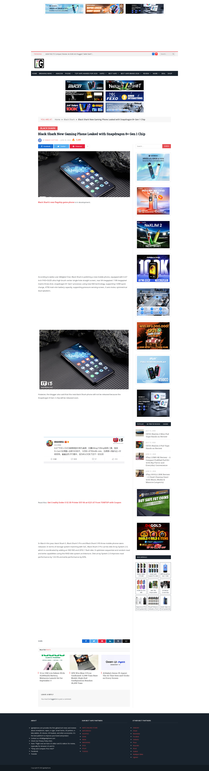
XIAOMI (165, 424)
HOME (34, 73)
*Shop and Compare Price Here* (42, 749)
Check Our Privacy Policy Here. (41, 741)
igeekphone (47, 768)
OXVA (84, 737)
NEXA (84, 739)
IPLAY (84, 748)
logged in (54, 699)
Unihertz (136, 739)
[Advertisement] (104, 33)
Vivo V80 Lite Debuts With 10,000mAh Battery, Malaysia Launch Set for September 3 (52, 677)
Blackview (136, 734)
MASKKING (86, 742)
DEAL (163, 73)
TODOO (85, 751)
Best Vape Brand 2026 (130, 73)
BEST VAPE (113, 73)
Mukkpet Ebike (138, 754)
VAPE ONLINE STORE (89, 728)
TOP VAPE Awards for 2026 (86, 73)
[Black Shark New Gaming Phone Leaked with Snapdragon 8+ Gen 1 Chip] (84, 174)
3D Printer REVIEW (153, 424)
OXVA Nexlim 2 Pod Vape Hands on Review (157, 447)
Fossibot (136, 737)
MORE (155, 73)
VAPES (102, 73)
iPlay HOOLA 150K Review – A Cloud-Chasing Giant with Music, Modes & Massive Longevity (158, 478)
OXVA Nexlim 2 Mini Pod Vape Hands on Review (157, 435)
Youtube (34, 754)
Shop (170, 73)
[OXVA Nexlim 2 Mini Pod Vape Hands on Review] (140, 432)
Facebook (34, 751)
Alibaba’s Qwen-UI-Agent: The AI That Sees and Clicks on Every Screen (116, 675)
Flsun (135, 742)
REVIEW (146, 73)
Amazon (59, 73)
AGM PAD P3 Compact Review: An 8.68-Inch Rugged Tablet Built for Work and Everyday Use (70, 54)
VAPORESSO (86, 731)
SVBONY (136, 728)
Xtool (135, 748)
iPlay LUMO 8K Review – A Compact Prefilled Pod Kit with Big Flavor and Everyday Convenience (158, 461)
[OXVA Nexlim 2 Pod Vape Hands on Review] (140, 444)
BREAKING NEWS (45, 73)
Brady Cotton (51, 140)
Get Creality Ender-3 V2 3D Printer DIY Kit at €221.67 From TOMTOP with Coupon (84, 502)
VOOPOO (85, 734)
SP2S (84, 745)
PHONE (68, 73)
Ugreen (135, 757)
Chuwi (135, 731)
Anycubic (136, 745)
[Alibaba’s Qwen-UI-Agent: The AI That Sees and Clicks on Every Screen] (115, 662)
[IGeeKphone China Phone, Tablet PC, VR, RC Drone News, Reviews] (39, 63)
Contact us (35, 738)
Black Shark (47, 128)
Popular (140, 424)
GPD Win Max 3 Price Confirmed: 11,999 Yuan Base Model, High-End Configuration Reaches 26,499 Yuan (84, 678)
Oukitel (135, 751)
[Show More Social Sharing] (87, 146)
